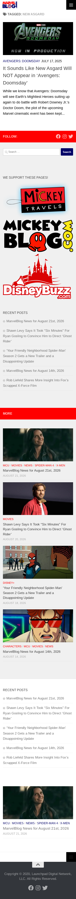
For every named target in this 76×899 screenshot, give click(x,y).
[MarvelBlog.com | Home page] (10, 5)
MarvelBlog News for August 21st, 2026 (35, 321)
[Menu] (71, 5)
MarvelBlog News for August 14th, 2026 (35, 371)
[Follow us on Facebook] (58, 136)
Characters (12, 646)
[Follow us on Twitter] (70, 136)
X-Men (60, 465)
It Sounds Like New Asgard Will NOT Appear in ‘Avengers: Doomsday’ (37, 75)
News (28, 465)
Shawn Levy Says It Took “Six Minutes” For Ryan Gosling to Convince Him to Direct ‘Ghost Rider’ (37, 336)
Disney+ (8, 582)
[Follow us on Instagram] (64, 136)
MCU (6, 465)
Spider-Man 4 (44, 465)
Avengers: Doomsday (21, 61)
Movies (16, 465)
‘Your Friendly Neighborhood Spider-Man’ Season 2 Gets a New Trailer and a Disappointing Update (34, 356)
